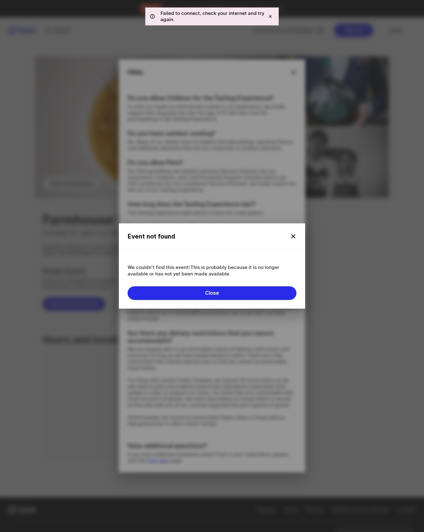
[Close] (293, 236)
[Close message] (270, 16)
